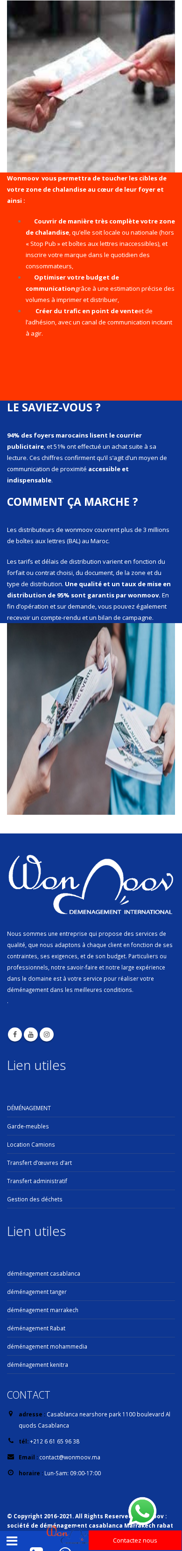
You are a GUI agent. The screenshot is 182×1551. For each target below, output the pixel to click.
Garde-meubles (28, 1126)
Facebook (15, 1034)
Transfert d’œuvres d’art (39, 1162)
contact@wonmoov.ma (69, 1457)
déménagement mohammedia (47, 1346)
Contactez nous (135, 1540)
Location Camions (31, 1144)
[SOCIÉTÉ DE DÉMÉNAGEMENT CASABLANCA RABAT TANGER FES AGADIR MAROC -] (72, 1535)
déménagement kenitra (37, 1364)
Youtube (31, 1034)
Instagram (47, 1034)
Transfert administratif (37, 1181)
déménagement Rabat (36, 1328)
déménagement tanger (37, 1291)
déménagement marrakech (42, 1310)
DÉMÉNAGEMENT (29, 1108)
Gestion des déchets (35, 1199)
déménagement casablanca (43, 1273)
